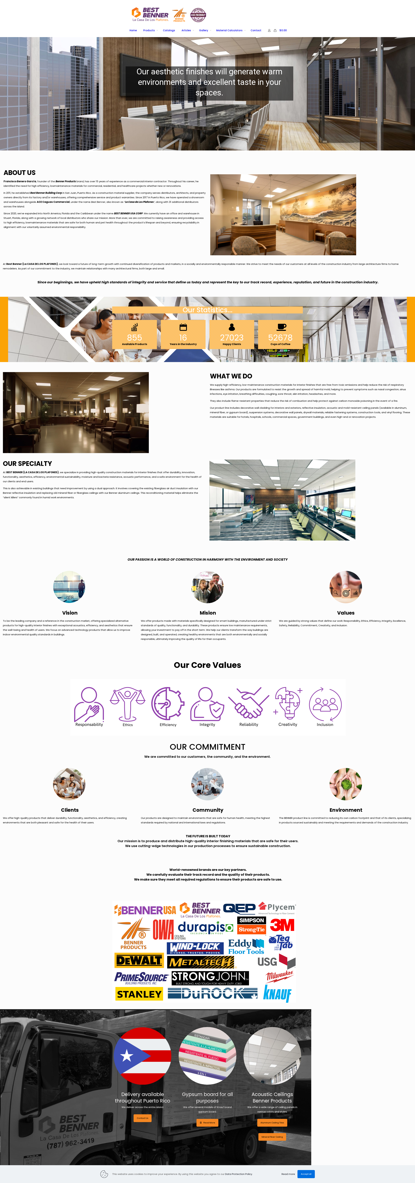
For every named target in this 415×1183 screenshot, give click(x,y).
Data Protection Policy (238, 1174)
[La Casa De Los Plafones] (169, 14)
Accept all (306, 1174)
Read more (288, 1174)
